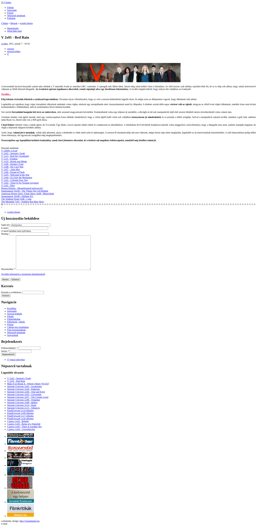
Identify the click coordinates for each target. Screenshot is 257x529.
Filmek (10, 7)
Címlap (4, 23)
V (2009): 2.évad (9, 150)
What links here (14, 31)
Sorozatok (12, 10)
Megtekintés (13, 28)
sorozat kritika (13, 51)
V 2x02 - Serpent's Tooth (13, 153)
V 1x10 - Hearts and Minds (14, 161)
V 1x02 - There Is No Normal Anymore (20, 183)
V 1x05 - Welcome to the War (15, 175)
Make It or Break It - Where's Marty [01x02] (28, 383)
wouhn (4, 43)
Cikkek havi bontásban (18, 327)
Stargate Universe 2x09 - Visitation (23, 400)
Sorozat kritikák (14, 314)
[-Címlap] (6, 2)
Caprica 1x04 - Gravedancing (21, 429)
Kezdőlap (11, 308)
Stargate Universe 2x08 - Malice (22, 402)
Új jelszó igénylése (16, 359)
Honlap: (5, 234)
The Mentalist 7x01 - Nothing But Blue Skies (22, 201)
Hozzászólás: (8, 269)
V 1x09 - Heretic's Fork (12, 164)
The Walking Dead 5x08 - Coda (16, 199)
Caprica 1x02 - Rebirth (18, 421)
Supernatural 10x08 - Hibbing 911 (17, 196)
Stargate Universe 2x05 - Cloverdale (24, 394)
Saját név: (6, 225)
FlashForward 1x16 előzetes (20, 410)
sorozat (10, 48)
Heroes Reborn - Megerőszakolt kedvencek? (22, 188)
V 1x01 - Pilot (8, 185)
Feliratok (11, 18)
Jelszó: (5, 351)
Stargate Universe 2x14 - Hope (21, 405)
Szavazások (12, 335)
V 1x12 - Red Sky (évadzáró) (15, 156)
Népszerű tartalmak (16, 15)
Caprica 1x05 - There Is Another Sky (24, 426)
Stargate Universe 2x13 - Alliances (23, 408)
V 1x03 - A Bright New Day (14, 180)
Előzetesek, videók (16, 322)
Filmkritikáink (13, 319)
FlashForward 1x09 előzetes (20, 413)
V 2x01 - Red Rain (16, 381)
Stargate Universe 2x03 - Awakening (24, 386)
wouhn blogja (26, 23)
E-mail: (5, 228)
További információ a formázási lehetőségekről (23, 274)
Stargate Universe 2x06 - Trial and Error (26, 392)
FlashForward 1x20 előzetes (20, 418)
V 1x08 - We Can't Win (12, 167)
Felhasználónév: (9, 348)
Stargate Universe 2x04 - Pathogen (23, 389)
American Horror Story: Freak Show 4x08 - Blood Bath (27, 193)
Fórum (10, 13)
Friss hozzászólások (16, 330)
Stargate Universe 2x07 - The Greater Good (27, 397)
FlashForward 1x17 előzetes (20, 416)
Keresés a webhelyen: (11, 292)
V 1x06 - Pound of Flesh (13, 172)
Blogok (13, 23)
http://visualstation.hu (30, 521)
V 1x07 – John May (10, 169)
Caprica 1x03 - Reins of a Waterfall (23, 424)
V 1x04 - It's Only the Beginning (16, 177)
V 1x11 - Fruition (9, 159)
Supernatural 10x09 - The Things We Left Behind (24, 191)
